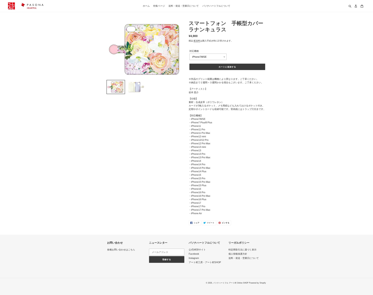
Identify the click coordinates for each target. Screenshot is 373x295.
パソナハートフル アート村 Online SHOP (230, 283)
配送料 (197, 40)
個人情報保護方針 (237, 254)
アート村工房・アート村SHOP (205, 262)
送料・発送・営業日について (243, 258)
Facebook (194, 254)
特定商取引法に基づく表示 (242, 249)
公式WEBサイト (197, 249)
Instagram (194, 258)
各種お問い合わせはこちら (121, 249)
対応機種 (194, 51)
